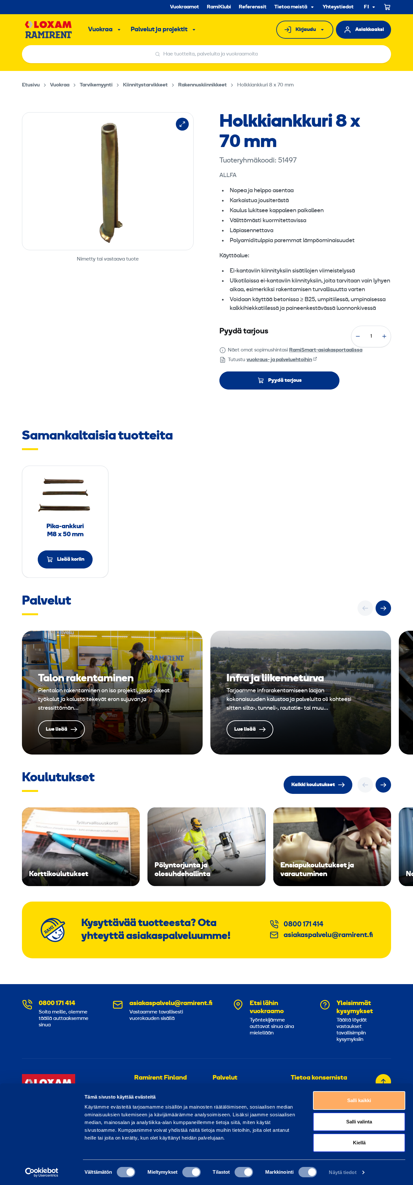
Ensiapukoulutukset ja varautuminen (332, 846)
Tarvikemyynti (96, 85)
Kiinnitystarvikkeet (145, 85)
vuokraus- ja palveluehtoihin (279, 359)
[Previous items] (365, 608)
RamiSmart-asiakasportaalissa (325, 350)
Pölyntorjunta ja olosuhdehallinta (206, 846)
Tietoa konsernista (319, 1078)
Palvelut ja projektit (159, 29)
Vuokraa (100, 29)
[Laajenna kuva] (182, 124)
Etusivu (31, 85)
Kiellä (359, 1142)
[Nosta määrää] (384, 336)
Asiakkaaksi (369, 29)
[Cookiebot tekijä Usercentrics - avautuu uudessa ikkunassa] (42, 1172)
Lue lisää (112, 693)
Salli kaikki (359, 1100)
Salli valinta (359, 1121)
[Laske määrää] (357, 336)
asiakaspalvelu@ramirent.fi (328, 935)
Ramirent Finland (160, 1078)
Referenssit (253, 7)
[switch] (191, 1172)
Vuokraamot (184, 7)
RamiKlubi (219, 7)
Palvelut (225, 1078)
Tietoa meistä (290, 7)
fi (366, 7)
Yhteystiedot (338, 7)
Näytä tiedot (342, 1172)
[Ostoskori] (387, 7)
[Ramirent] (48, 30)
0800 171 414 (303, 924)
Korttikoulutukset (81, 846)
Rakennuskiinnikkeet (202, 85)
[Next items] (383, 608)
